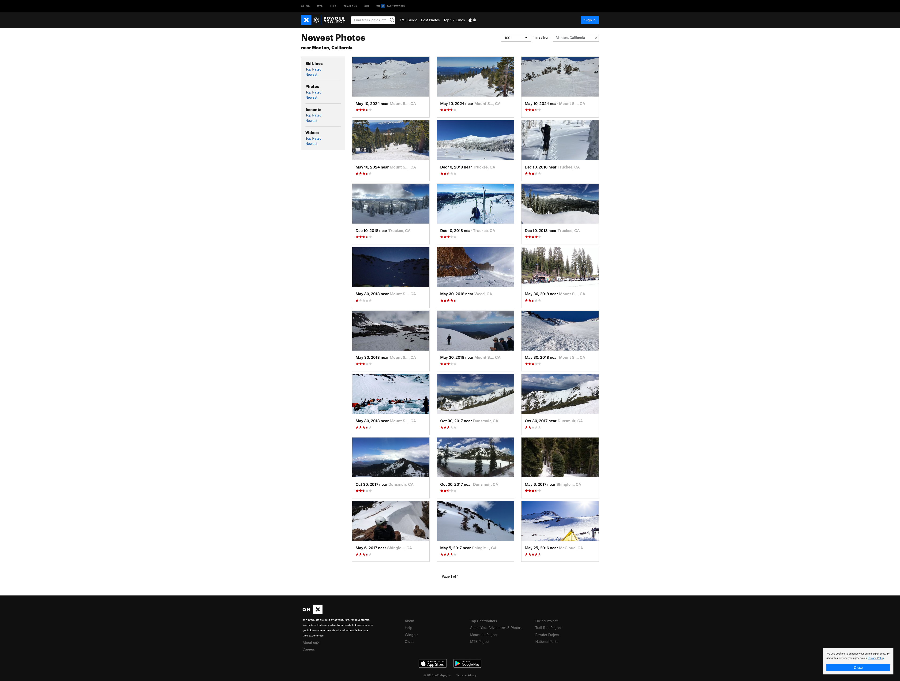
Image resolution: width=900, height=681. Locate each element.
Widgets (411, 634)
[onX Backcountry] (391, 6)
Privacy (472, 675)
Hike (333, 5)
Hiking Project (546, 621)
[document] (858, 661)
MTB (320, 5)
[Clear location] (596, 37)
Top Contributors (483, 621)
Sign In (590, 20)
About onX (311, 642)
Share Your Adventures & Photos (495, 627)
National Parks (546, 641)
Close (858, 667)
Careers (309, 649)
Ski (366, 5)
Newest (311, 74)
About (409, 621)
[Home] (325, 20)
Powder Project (547, 634)
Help (408, 627)
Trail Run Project (548, 627)
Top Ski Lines (454, 20)
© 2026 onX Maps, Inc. (438, 675)
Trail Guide (408, 20)
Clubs (409, 641)
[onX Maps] (312, 613)
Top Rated (313, 69)
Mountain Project (483, 634)
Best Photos (430, 20)
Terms (460, 675)
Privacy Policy (876, 658)
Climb (305, 5)
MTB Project (479, 641)
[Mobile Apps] (472, 20)
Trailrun (350, 5)
